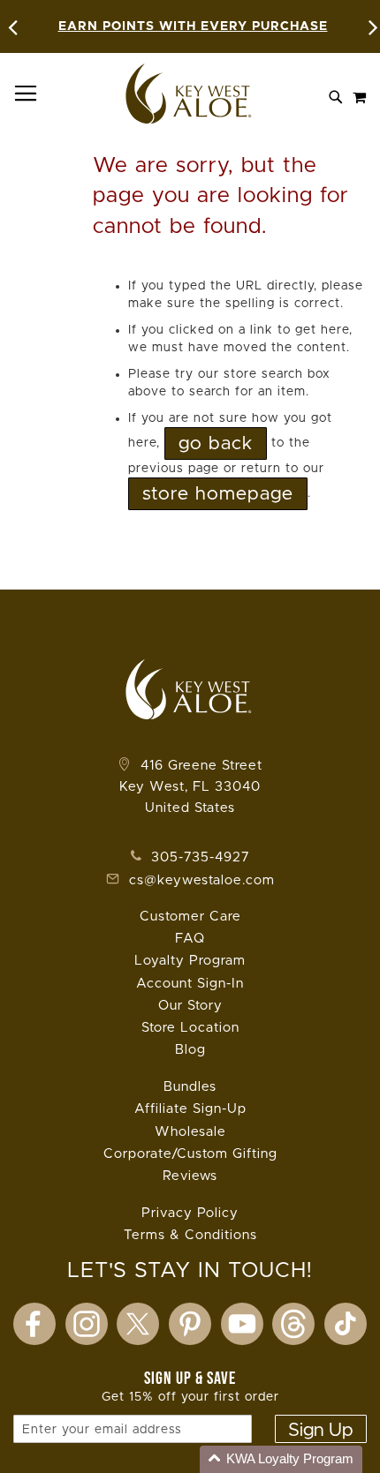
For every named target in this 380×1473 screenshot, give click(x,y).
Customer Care (190, 916)
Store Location (190, 1027)
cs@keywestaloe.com (202, 880)
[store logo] (190, 93)
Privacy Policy (190, 1213)
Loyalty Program (190, 960)
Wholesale (190, 1132)
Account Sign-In (190, 983)
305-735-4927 (198, 857)
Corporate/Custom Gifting (190, 1154)
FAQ (190, 938)
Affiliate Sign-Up (190, 1109)
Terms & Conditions (190, 1235)
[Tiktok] (345, 1324)
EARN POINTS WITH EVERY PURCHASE (193, 26)
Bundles (190, 1086)
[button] (281, 1459)
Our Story (190, 1005)
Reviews (190, 1176)
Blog (190, 1049)
